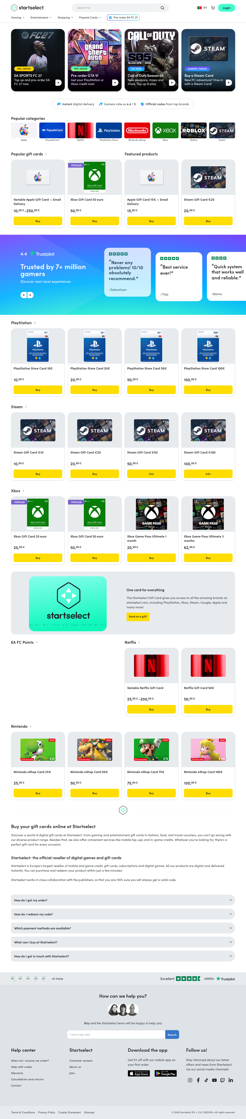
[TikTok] (206, 1080)
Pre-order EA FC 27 (126, 17)
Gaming (16, 17)
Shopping (64, 17)
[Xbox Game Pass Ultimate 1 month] (151, 514)
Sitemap (89, 1112)
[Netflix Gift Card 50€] (208, 666)
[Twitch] (223, 1080)
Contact (16, 1085)
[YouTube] (214, 1080)
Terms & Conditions (23, 1112)
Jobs (72, 1073)
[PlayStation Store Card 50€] (151, 346)
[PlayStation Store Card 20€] (94, 346)
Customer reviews (81, 1060)
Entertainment (39, 17)
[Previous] (23, 295)
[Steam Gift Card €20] (208, 177)
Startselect (80, 1050)
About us (75, 1067)
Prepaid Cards (88, 17)
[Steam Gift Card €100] (208, 430)
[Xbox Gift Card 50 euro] (94, 177)
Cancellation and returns (27, 1079)
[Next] (30, 295)
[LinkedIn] (231, 1080)
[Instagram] (190, 1080)
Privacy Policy (46, 1112)
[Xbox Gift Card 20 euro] (38, 514)
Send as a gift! (138, 616)
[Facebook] (198, 1080)
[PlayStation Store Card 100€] (208, 346)
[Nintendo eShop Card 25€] (37, 750)
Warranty (17, 1073)
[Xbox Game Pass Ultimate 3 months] (208, 514)
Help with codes (21, 1067)
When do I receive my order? (30, 1060)
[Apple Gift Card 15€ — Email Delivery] (151, 177)
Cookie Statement (69, 1112)
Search (172, 1035)
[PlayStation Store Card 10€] (37, 346)
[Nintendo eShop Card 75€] (151, 750)
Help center (23, 1050)
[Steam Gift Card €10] (37, 430)
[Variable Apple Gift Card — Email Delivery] (37, 177)
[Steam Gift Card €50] (151, 430)
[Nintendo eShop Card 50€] (94, 750)
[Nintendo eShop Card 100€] (208, 750)
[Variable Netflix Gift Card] (151, 666)
